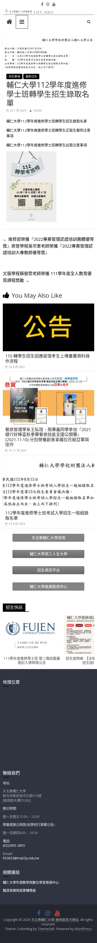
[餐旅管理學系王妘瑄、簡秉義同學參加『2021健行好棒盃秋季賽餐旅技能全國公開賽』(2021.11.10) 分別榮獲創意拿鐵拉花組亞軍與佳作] (48, 379)
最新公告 (31, 76)
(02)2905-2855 (14, 845)
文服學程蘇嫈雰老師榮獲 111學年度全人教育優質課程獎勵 (47, 277)
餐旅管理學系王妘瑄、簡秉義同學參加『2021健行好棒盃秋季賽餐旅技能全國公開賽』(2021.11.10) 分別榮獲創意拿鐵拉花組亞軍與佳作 (48, 437)
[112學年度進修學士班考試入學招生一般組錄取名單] (48, 463)
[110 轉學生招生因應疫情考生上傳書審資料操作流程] (48, 306)
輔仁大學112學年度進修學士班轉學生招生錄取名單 (46, 121)
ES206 (37, 111)
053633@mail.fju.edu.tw (21, 858)
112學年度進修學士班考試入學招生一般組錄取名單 (47, 515)
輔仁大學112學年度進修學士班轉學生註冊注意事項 (46, 145)
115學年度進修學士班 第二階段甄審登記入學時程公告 (31, 660)
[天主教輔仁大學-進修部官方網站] (9, 22)
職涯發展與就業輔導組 (19, 890)
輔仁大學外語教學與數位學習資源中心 (31, 882)
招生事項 (14, 76)
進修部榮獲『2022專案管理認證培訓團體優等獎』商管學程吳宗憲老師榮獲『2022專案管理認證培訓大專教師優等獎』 (48, 246)
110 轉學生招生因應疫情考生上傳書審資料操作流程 (47, 358)
